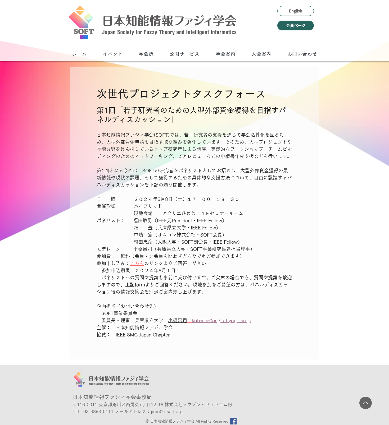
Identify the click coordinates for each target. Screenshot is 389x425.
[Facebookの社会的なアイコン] (233, 421)
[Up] (365, 403)
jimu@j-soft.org (166, 411)
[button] (113, 53)
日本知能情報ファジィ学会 (173, 421)
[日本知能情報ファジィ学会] (153, 22)
